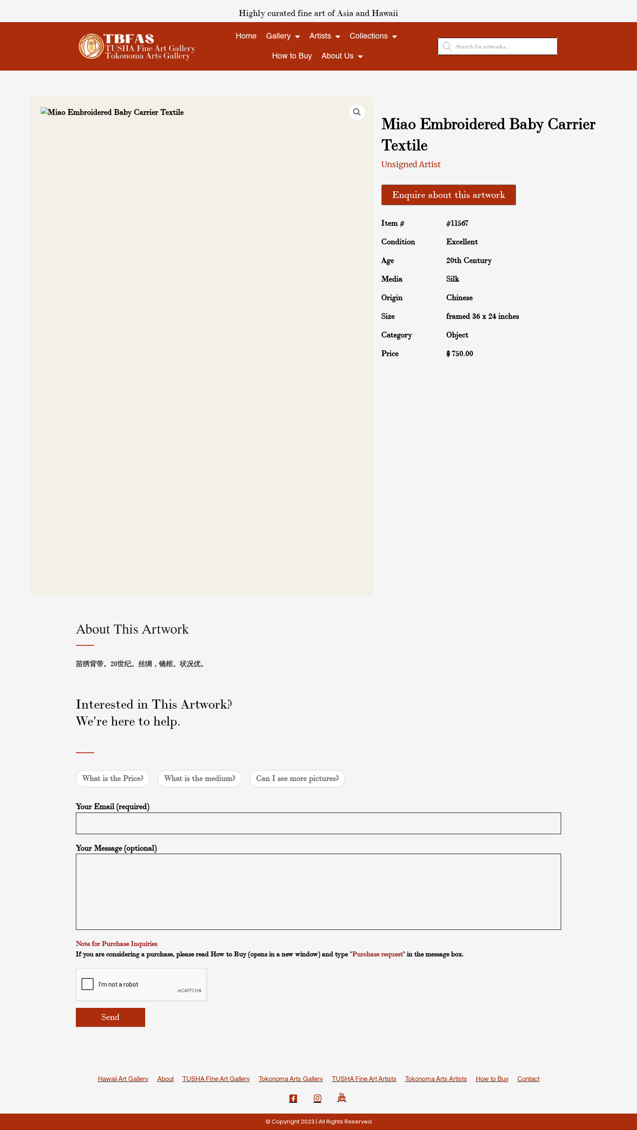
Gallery (278, 36)
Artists (320, 36)
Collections (369, 36)
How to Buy (292, 56)
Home (246, 36)
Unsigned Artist (411, 164)
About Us (338, 56)
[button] (357, 112)
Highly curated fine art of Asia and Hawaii (318, 13)
